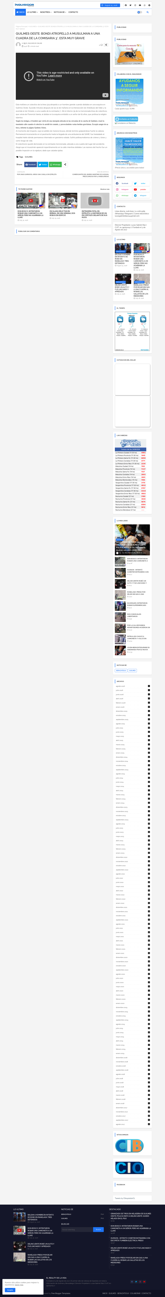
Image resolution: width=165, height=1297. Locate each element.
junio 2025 (132, 732)
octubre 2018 (132, 1066)
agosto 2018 (132, 1074)
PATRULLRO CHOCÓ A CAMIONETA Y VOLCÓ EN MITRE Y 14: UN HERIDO (136, 638)
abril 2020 (132, 991)
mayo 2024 (132, 786)
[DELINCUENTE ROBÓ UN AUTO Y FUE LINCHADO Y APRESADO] (120, 584)
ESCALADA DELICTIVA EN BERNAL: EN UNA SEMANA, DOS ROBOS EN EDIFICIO (62, 213)
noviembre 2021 (133, 911)
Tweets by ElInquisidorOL (125, 1198)
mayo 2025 (132, 736)
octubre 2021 (133, 916)
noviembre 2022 (132, 861)
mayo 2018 (132, 1087)
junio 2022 (133, 882)
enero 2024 (132, 803)
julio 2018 (133, 1078)
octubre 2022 (133, 865)
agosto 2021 (133, 924)
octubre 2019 (132, 1016)
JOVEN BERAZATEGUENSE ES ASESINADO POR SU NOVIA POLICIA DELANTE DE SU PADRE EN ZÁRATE (138, 651)
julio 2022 (133, 878)
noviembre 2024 (132, 761)
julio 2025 (133, 728)
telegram (143, 195)
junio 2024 (133, 782)
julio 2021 (133, 928)
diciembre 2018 (132, 1058)
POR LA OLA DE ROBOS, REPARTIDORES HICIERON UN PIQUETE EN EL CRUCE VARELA (138, 628)
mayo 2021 (133, 936)
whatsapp (125, 195)
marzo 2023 (133, 845)
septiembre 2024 (132, 770)
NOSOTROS (45, 12)
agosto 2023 (133, 824)
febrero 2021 (133, 949)
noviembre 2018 (132, 1062)
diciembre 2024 (133, 757)
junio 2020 (132, 982)
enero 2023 (133, 853)
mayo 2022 (133, 886)
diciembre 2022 (132, 857)
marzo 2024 (132, 795)
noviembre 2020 (133, 961)
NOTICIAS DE (59, 12)
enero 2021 (133, 953)
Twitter (44, 165)
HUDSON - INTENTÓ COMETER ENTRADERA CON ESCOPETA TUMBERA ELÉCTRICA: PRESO (138, 573)
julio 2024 (132, 778)
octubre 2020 (133, 966)
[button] (147, 12)
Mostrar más (104, 189)
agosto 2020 (133, 974)
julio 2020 (133, 978)
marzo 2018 (133, 1095)
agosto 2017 (133, 1124)
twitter (143, 183)
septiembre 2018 (133, 1070)
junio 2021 (133, 932)
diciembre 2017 (132, 1108)
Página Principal (22, 26)
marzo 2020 (133, 995)
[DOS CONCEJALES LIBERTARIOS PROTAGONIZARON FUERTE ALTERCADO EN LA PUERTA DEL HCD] (120, 617)
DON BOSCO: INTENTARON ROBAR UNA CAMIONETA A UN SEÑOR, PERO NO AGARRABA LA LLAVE (30, 214)
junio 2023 (133, 832)
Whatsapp (56, 165)
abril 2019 (133, 1041)
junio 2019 (133, 1032)
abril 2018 (132, 1091)
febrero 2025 (132, 749)
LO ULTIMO (31, 12)
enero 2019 (132, 1053)
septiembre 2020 (133, 970)
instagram (125, 189)
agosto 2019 (133, 1024)
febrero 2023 (133, 849)
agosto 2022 (133, 874)
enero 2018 (132, 1103)
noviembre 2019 (132, 1012)
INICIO (22, 12)
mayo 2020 (133, 986)
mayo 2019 (132, 1037)
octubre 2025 (132, 715)
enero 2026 (132, 707)
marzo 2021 (133, 945)
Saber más (19, 1285)
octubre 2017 (133, 1116)
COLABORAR (135, 1293)
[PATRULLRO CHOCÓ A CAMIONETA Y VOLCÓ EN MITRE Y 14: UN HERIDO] (120, 639)
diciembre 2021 (133, 907)
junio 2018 (132, 1082)
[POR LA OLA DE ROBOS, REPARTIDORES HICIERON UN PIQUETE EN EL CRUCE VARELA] (120, 628)
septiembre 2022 (133, 870)
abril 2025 (132, 740)
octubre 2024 (132, 765)
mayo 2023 (133, 836)
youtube (143, 189)
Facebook (32, 165)
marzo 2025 (132, 744)
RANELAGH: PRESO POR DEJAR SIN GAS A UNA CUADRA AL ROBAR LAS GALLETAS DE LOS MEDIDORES (142, 290)
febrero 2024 (132, 799)
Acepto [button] (10, 1290)
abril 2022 (133, 891)
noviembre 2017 (133, 1112)
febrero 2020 (132, 999)
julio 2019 (132, 1028)
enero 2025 (132, 753)
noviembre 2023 (132, 811)
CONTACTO (73, 12)
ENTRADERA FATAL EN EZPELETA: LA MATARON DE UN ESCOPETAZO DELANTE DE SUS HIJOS (94, 214)
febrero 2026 (132, 703)
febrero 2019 (132, 1049)
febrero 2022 (133, 899)
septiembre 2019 (133, 1020)
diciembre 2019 (132, 1007)
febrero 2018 (133, 1099)
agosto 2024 (132, 774)
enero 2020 (133, 1003)
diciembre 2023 (133, 807)
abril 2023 (132, 841)
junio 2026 (132, 694)
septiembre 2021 (133, 920)
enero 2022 (133, 903)
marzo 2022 (133, 895)
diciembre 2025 (132, 711)
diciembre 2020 (133, 957)
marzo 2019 (133, 1045)
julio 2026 (132, 690)
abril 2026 (132, 699)
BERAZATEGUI (121, 670)
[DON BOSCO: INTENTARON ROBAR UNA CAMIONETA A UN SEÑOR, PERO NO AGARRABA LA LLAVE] (120, 561)
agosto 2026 (132, 686)
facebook (125, 183)
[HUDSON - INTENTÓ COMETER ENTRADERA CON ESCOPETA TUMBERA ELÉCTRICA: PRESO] (120, 573)
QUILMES (32, 26)
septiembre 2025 (132, 719)
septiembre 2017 (133, 1120)
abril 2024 (132, 790)
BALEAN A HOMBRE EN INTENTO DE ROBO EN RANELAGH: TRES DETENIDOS (122, 259)
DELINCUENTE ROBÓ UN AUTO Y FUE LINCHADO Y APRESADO (122, 288)
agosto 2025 (132, 724)
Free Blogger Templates (60, 1293)
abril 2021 (133, 941)
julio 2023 (133, 828)
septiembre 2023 (132, 820)
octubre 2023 (132, 815)
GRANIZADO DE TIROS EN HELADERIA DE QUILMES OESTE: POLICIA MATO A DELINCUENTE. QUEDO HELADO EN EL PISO (131, 1216)
